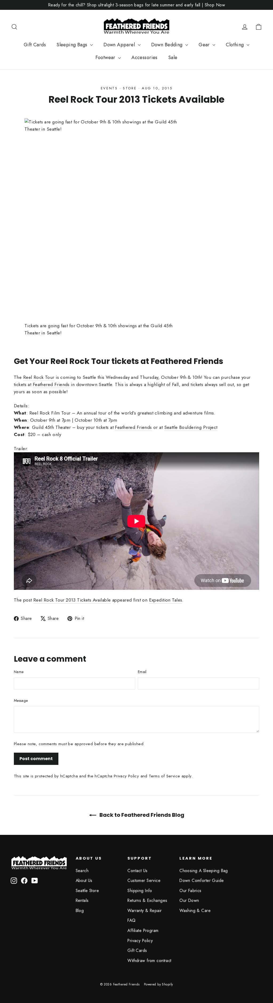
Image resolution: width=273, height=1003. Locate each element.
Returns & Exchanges (147, 900)
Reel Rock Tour (38, 377)
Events (109, 88)
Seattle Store (87, 891)
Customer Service (143, 880)
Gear (205, 44)
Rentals (82, 900)
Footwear (106, 57)
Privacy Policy (126, 776)
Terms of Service (164, 776)
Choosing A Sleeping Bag (203, 871)
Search (82, 871)
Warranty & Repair (144, 910)
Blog (80, 910)
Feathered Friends (51, 384)
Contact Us (137, 871)
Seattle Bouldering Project (191, 427)
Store (129, 88)
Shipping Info (139, 891)
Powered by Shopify (158, 984)
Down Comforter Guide (201, 880)
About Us (84, 880)
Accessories (144, 57)
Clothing (235, 44)
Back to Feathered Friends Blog (141, 815)
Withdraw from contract (149, 961)
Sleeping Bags (73, 44)
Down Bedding (167, 44)
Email (142, 671)
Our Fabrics (190, 891)
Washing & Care (195, 910)
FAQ (131, 920)
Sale (173, 57)
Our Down (189, 900)
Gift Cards (35, 44)
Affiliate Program (142, 930)
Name (18, 671)
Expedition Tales (165, 600)
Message (21, 700)
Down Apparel (119, 44)
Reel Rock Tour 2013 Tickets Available (72, 600)
